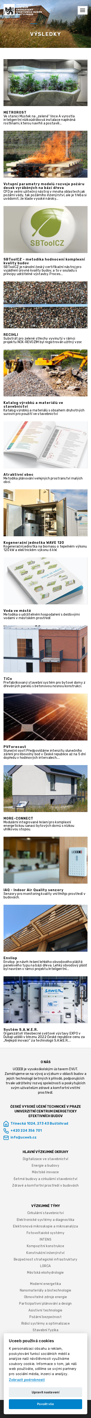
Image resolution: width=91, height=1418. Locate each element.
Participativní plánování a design (45, 1304)
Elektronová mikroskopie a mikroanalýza (45, 1226)
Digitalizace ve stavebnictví (45, 1159)
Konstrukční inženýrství (45, 1253)
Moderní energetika (45, 1284)
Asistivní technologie (45, 1310)
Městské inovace (45, 1172)
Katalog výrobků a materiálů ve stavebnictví (33, 405)
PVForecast (15, 747)
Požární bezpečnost (45, 1317)
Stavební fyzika (46, 1330)
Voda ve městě (17, 611)
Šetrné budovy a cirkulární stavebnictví (45, 1179)
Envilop (10, 958)
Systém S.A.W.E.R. (21, 1030)
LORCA (45, 1266)
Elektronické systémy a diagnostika (45, 1220)
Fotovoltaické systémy (46, 1233)
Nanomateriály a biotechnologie (45, 1290)
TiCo (8, 679)
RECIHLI (11, 335)
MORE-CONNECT (18, 818)
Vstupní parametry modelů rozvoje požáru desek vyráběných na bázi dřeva (44, 186)
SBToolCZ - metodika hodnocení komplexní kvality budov (44, 261)
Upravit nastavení (45, 1392)
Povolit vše (45, 1404)
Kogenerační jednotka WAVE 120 (34, 543)
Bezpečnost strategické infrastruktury (45, 1259)
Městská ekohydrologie (45, 1273)
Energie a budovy (45, 1166)
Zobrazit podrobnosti (27, 1380)
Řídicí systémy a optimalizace (45, 1324)
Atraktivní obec (19, 475)
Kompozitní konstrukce (45, 1246)
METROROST (15, 113)
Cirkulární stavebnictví (45, 1213)
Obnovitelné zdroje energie (45, 1297)
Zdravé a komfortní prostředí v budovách (45, 1186)
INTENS (45, 1240)
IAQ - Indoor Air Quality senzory (33, 890)
